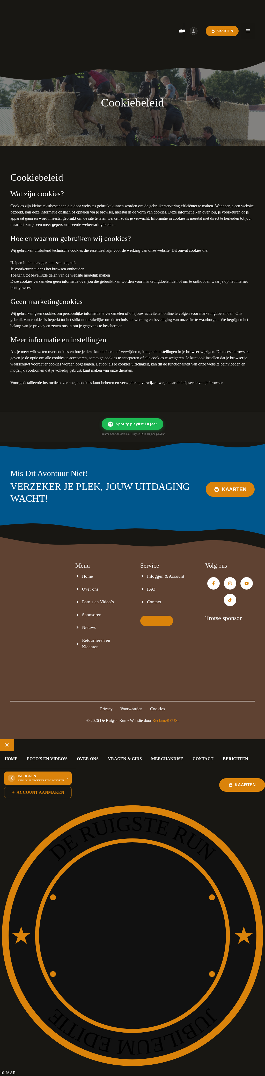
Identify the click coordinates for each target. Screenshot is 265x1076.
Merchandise (167, 759)
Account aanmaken (40, 792)
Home (87, 576)
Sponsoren (91, 614)
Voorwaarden (131, 709)
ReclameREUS (165, 720)
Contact (154, 601)
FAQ (151, 589)
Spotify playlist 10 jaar (136, 424)
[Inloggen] (193, 31)
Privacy (106, 709)
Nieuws (89, 627)
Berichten (235, 759)
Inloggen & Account (165, 576)
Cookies (157, 708)
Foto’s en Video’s (98, 601)
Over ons (90, 589)
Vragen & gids (125, 759)
